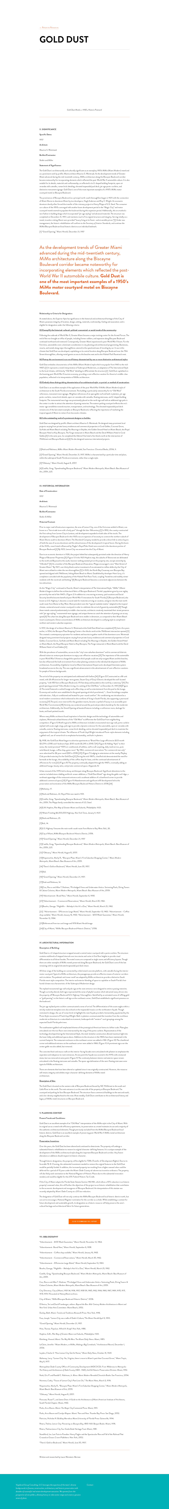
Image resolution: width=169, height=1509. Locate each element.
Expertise (27, 4)
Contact (57, 4)
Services (36, 4)
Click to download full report (84, 1221)
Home (18, 4)
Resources (46, 4)
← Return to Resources (48, 27)
